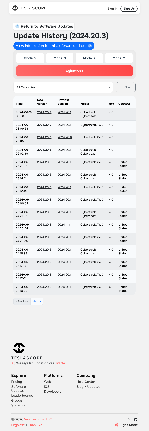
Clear (127, 87)
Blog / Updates (88, 387)
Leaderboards (22, 396)
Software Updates (18, 389)
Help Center (86, 382)
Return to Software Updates (46, 26)
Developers (52, 392)
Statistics (18, 405)
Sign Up (129, 9)
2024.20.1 (64, 112)
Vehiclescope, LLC (38, 419)
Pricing (16, 382)
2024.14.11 (64, 224)
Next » (37, 301)
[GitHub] (136, 419)
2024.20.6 (65, 137)
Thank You (36, 425)
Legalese (18, 425)
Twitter (60, 363)
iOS (46, 387)
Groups (17, 400)
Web (47, 382)
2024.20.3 (44, 112)
